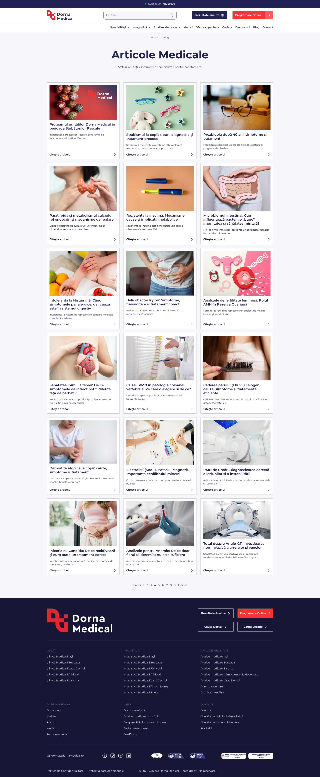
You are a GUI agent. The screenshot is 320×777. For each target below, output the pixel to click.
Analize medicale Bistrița (216, 668)
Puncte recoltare (211, 686)
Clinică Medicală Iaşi (60, 656)
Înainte (183, 585)
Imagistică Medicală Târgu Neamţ (146, 686)
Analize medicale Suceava (217, 662)
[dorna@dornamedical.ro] (48, 755)
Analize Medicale (165, 27)
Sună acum (161, 3)
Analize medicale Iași (214, 656)
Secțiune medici (57, 734)
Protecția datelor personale (106, 771)
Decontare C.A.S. (135, 710)
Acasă (154, 37)
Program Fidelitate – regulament (145, 722)
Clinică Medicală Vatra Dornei (66, 668)
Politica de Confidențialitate (65, 771)
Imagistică (139, 27)
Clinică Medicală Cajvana (63, 680)
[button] (252, 15)
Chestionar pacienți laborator (219, 722)
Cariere (227, 27)
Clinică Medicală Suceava (63, 662)
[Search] (172, 15)
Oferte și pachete (207, 27)
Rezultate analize (207, 15)
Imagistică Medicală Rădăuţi (142, 674)
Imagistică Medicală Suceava (143, 662)
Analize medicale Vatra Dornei (220, 680)
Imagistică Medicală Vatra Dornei (145, 680)
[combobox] (136, 15)
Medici (188, 27)
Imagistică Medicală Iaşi (139, 656)
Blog (256, 27)
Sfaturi (51, 722)
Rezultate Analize (212, 692)
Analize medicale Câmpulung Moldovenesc (229, 674)
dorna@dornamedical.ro (67, 755)
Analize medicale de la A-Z (141, 716)
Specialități (118, 27)
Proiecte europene (136, 728)
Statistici (206, 728)
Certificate (130, 734)
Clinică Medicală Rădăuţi (63, 674)
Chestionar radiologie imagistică (221, 716)
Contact (267, 27)
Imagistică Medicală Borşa (141, 692)
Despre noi (242, 27)
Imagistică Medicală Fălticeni (143, 668)
